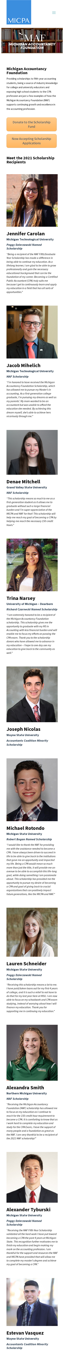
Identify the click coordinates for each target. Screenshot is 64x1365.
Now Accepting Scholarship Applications (31, 140)
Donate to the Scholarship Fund (32, 124)
